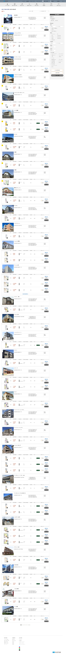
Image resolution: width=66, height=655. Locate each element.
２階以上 (60, 56)
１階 (52, 56)
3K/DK (52, 38)
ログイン (63, 1)
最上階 (60, 62)
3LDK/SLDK (59, 38)
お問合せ (46, 69)
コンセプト (20, 639)
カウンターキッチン (54, 65)
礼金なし (53, 29)
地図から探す (6, 641)
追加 (42, 69)
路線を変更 (52, 20)
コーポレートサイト (22, 641)
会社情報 (20, 637)
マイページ (5, 644)
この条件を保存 (57, 72)
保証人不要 (53, 62)
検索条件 (52, 1)
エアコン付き (60, 59)
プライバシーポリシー (22, 644)
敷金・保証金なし (54, 31)
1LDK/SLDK (59, 35)
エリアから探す (6, 639)
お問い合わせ (14, 640)
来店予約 (46, 47)
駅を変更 (56, 20)
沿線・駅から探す (6, 640)
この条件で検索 (57, 75)
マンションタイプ (54, 53)
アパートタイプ (61, 53)
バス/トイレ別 (61, 55)
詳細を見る (46, 26)
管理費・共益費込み (54, 28)
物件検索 (5, 637)
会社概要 (20, 640)
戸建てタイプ (53, 55)
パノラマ (38, 123)
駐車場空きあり (54, 59)
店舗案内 (13, 637)
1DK (52, 35)
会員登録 (58, 1)
